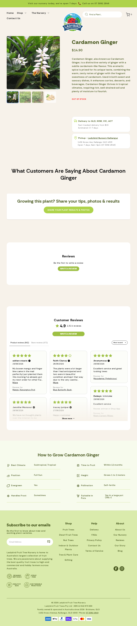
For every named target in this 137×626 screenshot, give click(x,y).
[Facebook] (116, 568)
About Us (120, 529)
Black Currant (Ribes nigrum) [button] (103, 415)
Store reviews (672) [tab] (39, 343)
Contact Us (94, 545)
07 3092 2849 (92, 613)
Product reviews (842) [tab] (19, 343)
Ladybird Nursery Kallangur (103, 138)
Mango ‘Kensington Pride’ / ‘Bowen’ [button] (25, 390)
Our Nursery (120, 534)
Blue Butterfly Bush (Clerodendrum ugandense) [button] (62, 390)
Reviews (120, 540)
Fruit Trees (68, 529)
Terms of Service (94, 550)
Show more (67, 418)
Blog (120, 550)
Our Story (120, 545)
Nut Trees (68, 540)
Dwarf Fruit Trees (68, 534)
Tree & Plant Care (68, 554)
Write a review (68, 268)
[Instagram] (122, 568)
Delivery (94, 529)
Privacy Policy (94, 540)
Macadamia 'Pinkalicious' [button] (105, 378)
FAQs (94, 534)
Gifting (68, 560)
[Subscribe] (48, 542)
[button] (22, 12)
